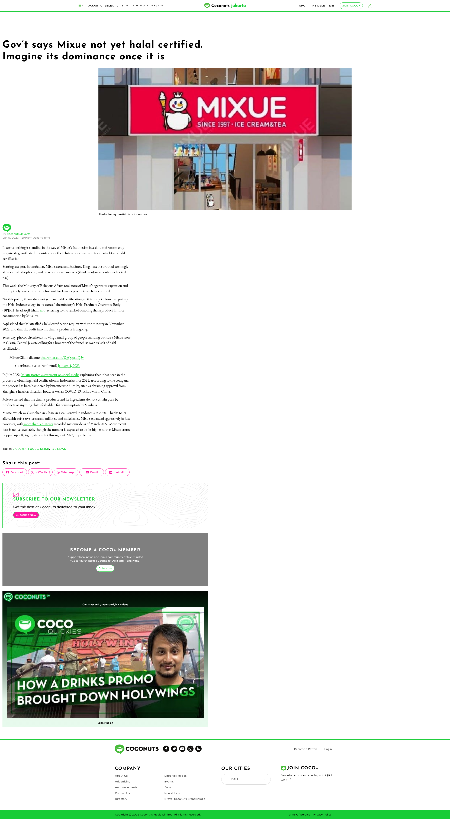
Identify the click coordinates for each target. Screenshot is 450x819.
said (42, 310)
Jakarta (20, 448)
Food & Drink (38, 448)
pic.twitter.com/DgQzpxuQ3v (62, 357)
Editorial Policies (175, 775)
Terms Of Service (298, 814)
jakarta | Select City (106, 5)
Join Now (105, 568)
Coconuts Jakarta (18, 234)
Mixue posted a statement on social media (50, 374)
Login (370, 6)
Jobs (167, 787)
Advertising (122, 781)
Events (169, 781)
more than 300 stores (38, 423)
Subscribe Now (26, 515)
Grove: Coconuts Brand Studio (184, 799)
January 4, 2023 (69, 365)
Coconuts (228, 6)
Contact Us (122, 793)
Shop (303, 5)
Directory (121, 799)
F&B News (58, 448)
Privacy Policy (322, 814)
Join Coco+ (351, 5)
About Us (121, 775)
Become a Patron (305, 749)
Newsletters (323, 5)
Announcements (126, 787)
